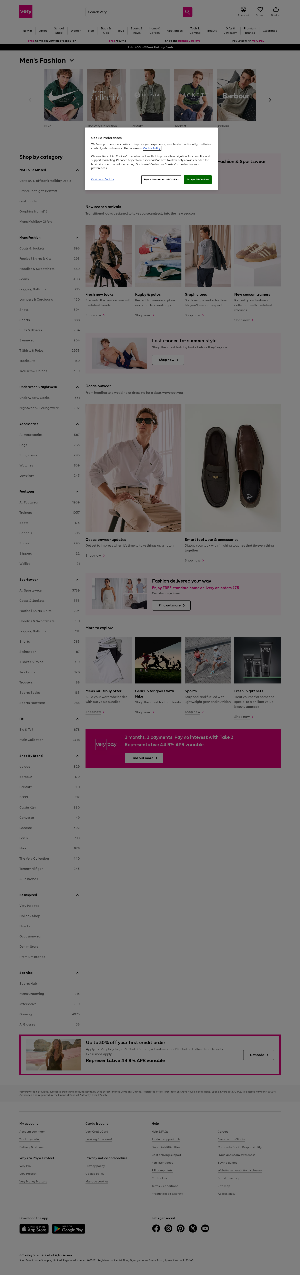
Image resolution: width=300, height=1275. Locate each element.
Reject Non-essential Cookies (161, 179)
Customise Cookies (102, 179)
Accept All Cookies (198, 179)
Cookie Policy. (152, 148)
